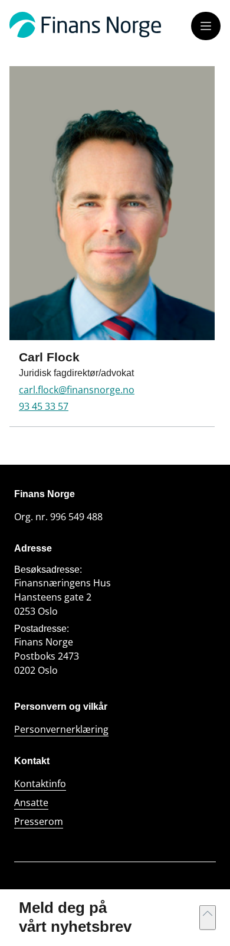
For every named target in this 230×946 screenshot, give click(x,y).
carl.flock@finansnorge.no (76, 390)
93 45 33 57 (43, 406)
